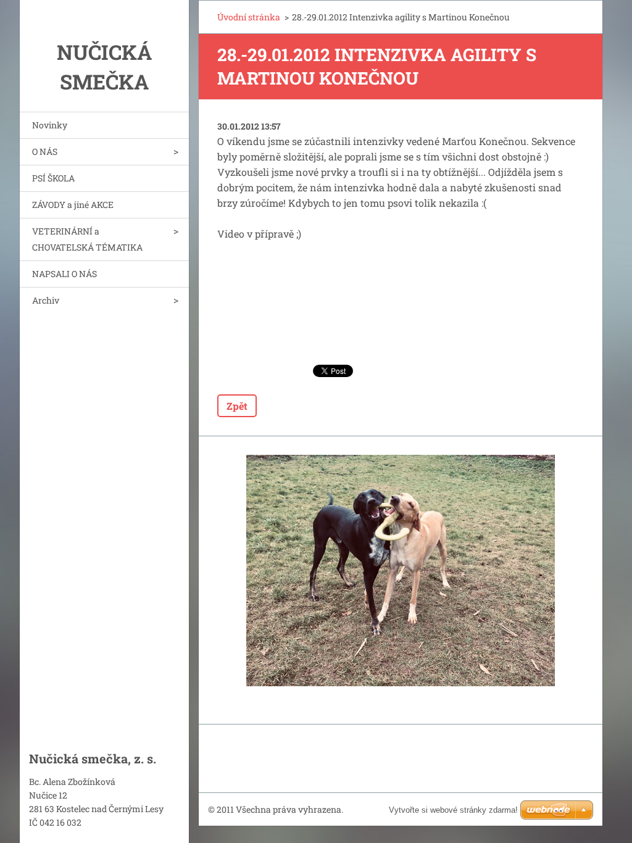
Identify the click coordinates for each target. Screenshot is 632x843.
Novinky (49, 125)
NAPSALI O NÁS (64, 274)
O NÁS (44, 151)
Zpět (237, 405)
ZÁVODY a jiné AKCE (73, 204)
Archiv (45, 300)
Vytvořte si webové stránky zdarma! (453, 810)
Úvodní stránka (248, 17)
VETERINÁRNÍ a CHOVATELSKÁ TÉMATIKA (87, 239)
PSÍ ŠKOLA (53, 178)
